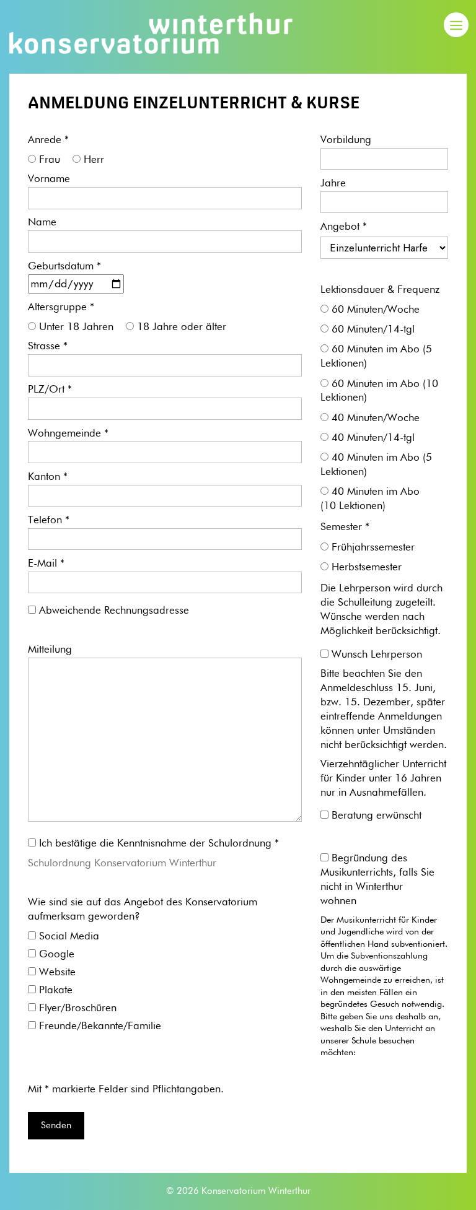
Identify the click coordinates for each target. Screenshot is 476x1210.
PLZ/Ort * (50, 390)
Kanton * (48, 477)
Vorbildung (345, 140)
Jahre (333, 183)
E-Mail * (46, 564)
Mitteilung (50, 650)
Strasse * (48, 346)
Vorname (49, 179)
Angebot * (343, 227)
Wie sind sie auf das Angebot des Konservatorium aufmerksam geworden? (142, 909)
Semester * (344, 527)
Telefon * (48, 520)
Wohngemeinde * (68, 434)
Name (42, 222)
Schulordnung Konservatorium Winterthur (122, 863)
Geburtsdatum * (64, 266)
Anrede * (48, 140)
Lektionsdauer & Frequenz (379, 290)
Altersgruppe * (61, 307)
